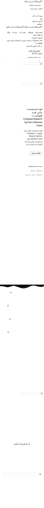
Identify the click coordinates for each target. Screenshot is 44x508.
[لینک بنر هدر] (22, 254)
